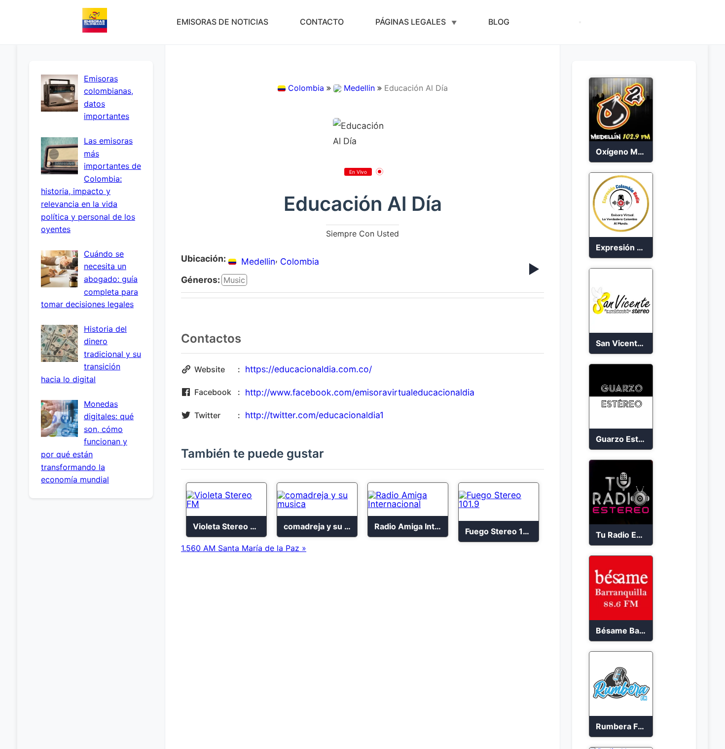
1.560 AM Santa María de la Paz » (243, 548)
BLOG (498, 22)
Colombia (306, 88)
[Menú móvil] (580, 22)
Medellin (359, 88)
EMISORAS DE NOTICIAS (222, 22)
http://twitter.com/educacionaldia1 (314, 415)
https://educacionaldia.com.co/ (308, 369)
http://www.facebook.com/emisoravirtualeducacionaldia (359, 392)
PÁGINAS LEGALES (410, 22)
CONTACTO (322, 22)
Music (234, 280)
